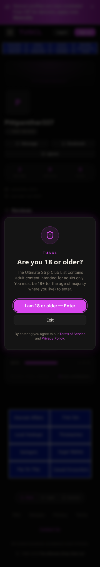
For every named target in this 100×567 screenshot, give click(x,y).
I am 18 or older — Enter (50, 305)
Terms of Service (72, 334)
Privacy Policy (53, 338)
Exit (50, 320)
